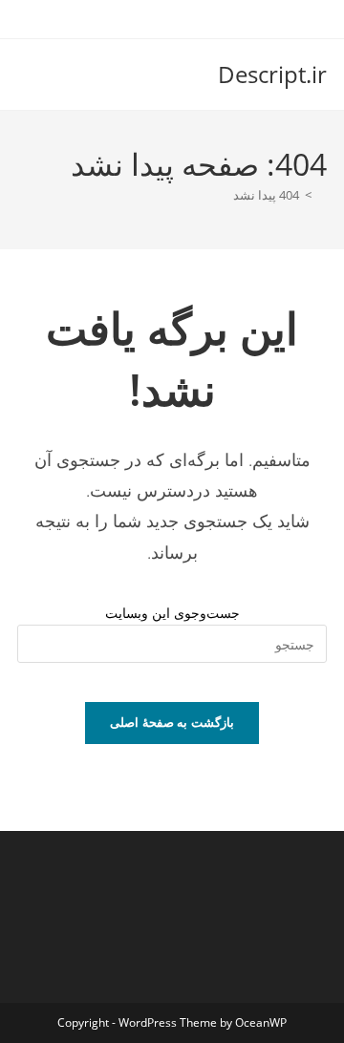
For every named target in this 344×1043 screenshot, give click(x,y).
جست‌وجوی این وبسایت (172, 613)
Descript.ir (272, 74)
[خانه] (322, 194)
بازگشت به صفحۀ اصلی (172, 722)
